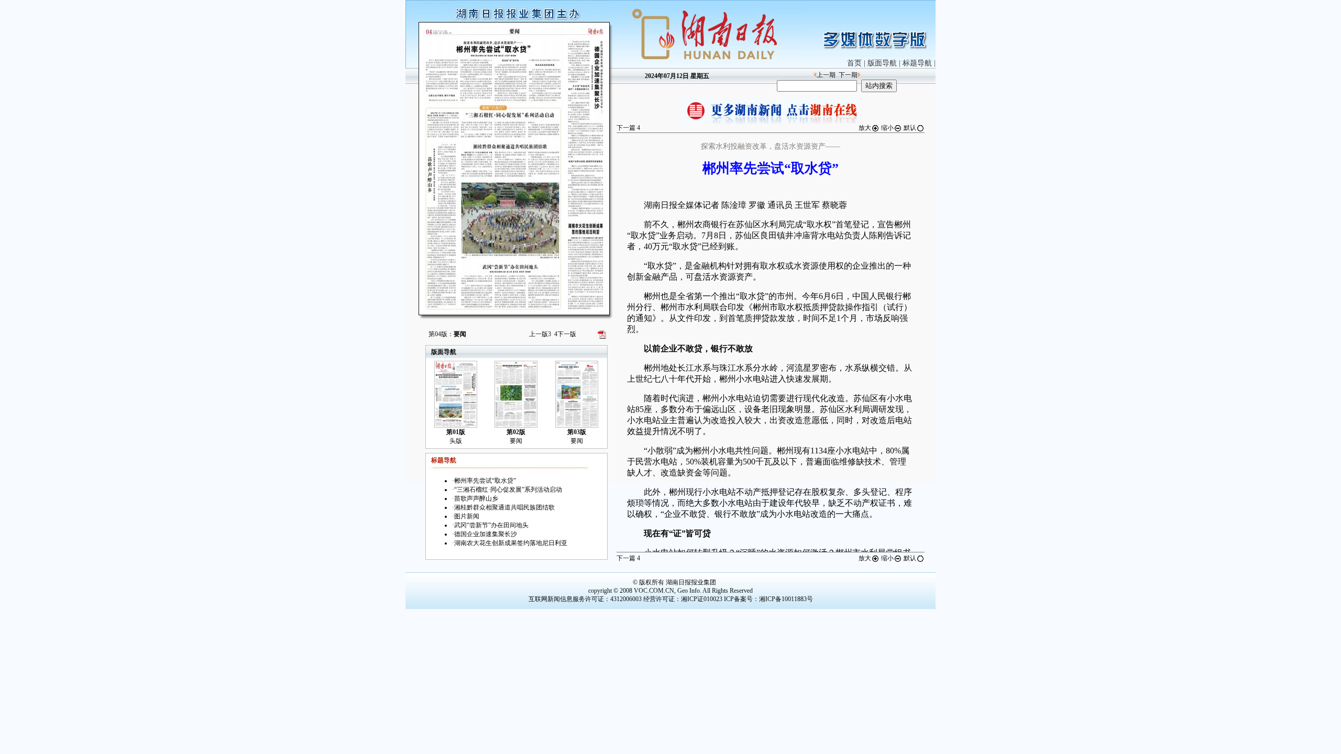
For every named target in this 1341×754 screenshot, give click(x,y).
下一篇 (628, 127)
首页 (854, 63)
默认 (910, 127)
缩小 (887, 127)
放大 (865, 127)
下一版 (565, 334)
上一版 (540, 334)
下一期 (848, 75)
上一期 (826, 75)
